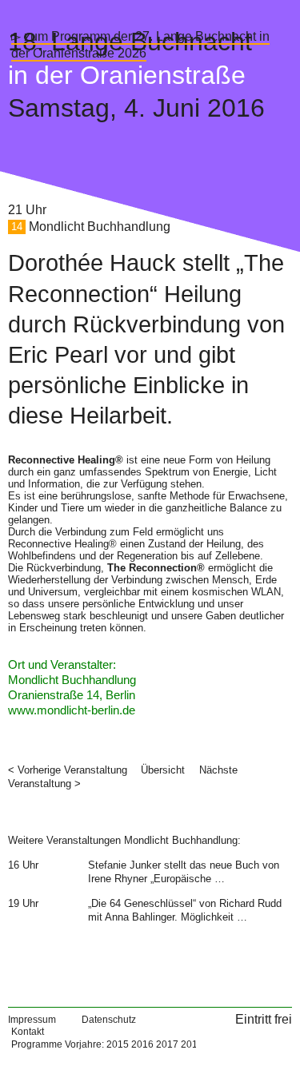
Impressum (32, 1019)
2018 (192, 1044)
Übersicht (163, 770)
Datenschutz (109, 1019)
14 (16, 227)
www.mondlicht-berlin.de (71, 710)
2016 (142, 1044)
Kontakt (27, 1031)
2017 (167, 1044)
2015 (117, 1044)
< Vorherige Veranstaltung (67, 770)
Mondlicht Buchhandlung (99, 226)
